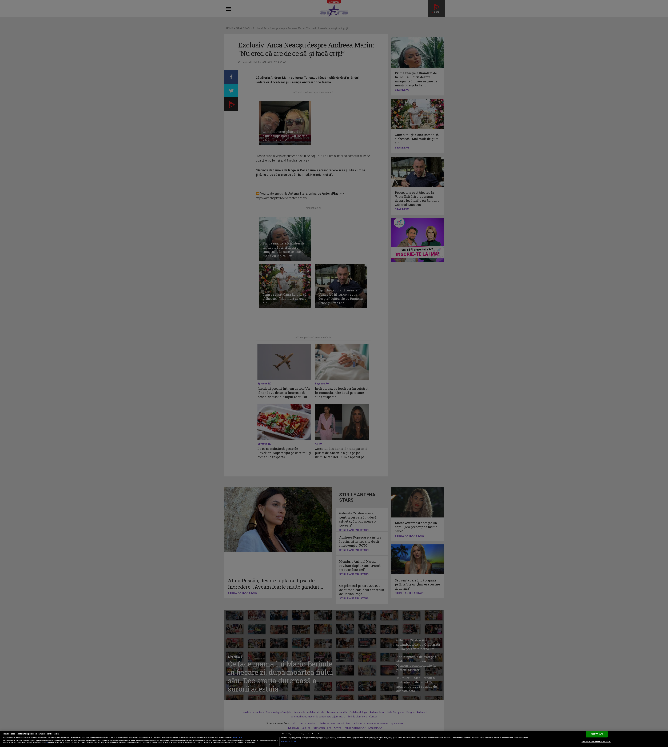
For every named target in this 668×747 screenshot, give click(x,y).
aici (47, 742)
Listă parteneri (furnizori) (288, 741)
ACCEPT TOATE (597, 734)
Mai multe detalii (237, 737)
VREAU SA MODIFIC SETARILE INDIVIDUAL (596, 741)
